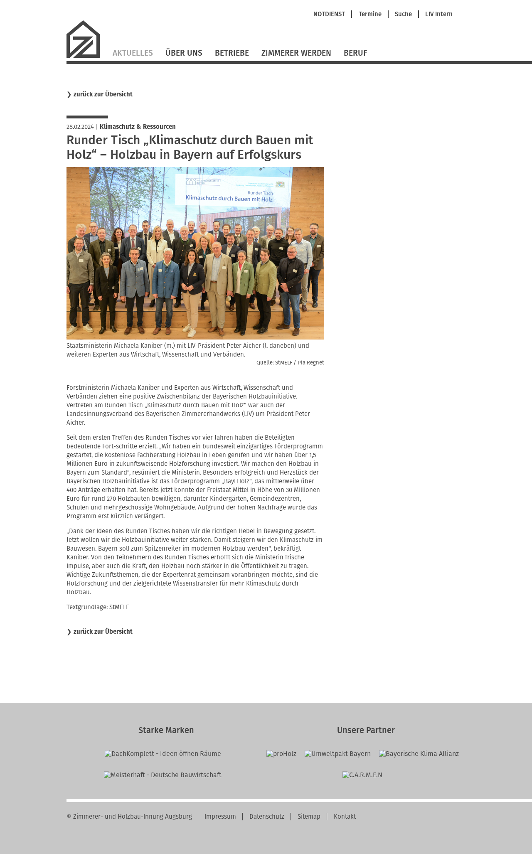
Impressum (220, 816)
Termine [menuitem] (370, 14)
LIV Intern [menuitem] (439, 14)
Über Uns (183, 53)
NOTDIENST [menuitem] (329, 14)
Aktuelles (133, 53)
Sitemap (309, 816)
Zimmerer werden (296, 53)
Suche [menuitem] (403, 14)
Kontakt (345, 816)
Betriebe (232, 53)
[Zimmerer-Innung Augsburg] (86, 57)
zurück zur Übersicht (103, 94)
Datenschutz (266, 816)
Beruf (355, 53)
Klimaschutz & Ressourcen (138, 126)
